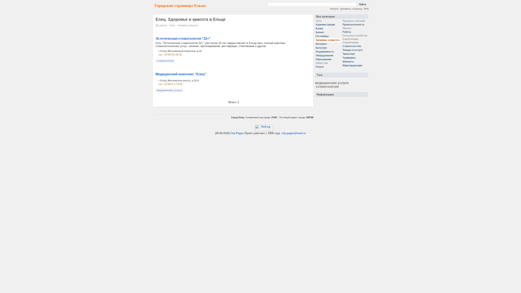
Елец (172, 25)
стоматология (165, 60)
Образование (324, 59)
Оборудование (324, 55)
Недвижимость (325, 51)
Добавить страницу (351, 9)
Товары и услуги (352, 50)
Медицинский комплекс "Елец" (180, 74)
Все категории (325, 16)
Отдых (320, 66)
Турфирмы (349, 57)
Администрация (325, 24)
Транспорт (349, 53)
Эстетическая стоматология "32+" (183, 38)
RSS (366, 9)
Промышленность (353, 24)
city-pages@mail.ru (293, 133)
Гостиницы (322, 36)
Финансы (348, 61)
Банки (319, 28)
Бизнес (320, 32)
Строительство (352, 46)
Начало (334, 9)
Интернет (321, 44)
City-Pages (237, 133)
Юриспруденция (352, 65)
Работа (347, 32)
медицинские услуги (169, 90)
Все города (161, 25)
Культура (321, 47)
